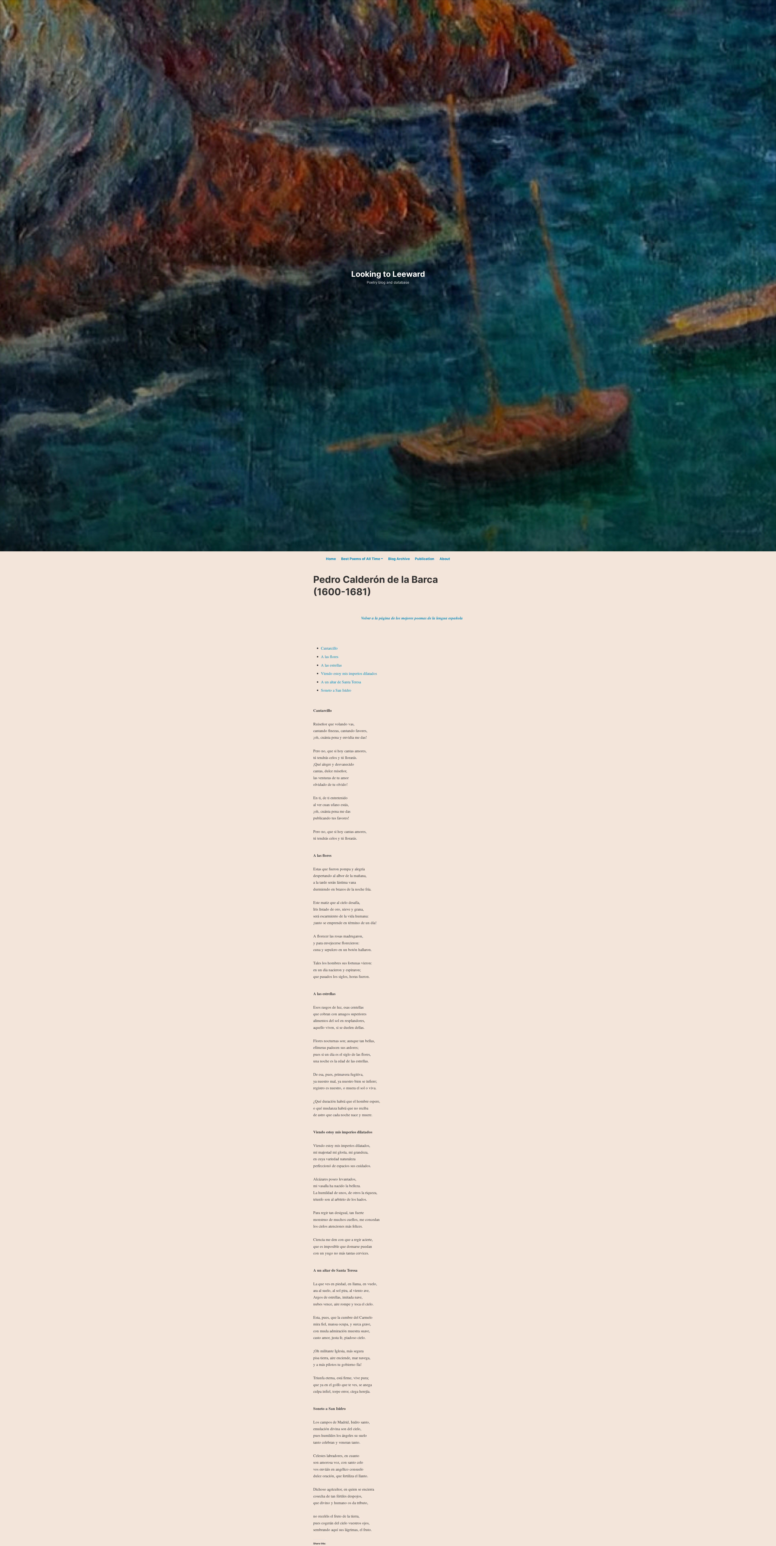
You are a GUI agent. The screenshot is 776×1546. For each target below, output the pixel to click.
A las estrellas (331, 665)
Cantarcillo (329, 648)
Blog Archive (399, 559)
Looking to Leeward (388, 274)
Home (331, 559)
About (445, 559)
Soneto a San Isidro (336, 690)
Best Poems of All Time (360, 559)
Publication (424, 559)
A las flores (329, 656)
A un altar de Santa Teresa (341, 681)
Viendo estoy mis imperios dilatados (349, 673)
